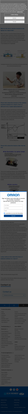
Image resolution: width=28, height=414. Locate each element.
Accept (14, 21)
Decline (14, 18)
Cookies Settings (14, 14)
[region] (14, 12)
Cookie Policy (20, 11)
